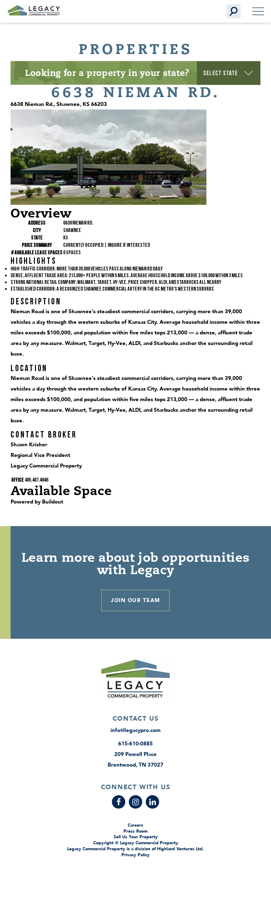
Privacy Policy (135, 855)
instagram (135, 802)
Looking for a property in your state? (107, 72)
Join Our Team (135, 600)
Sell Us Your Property (136, 837)
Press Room (135, 831)
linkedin (152, 802)
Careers (135, 825)
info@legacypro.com (135, 730)
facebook (118, 802)
